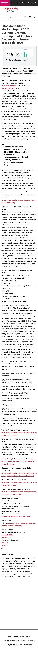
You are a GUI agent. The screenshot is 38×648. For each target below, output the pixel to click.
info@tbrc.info (6, 537)
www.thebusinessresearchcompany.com (15, 516)
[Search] (26, 17)
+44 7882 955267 (7, 535)
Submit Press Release (11, 641)
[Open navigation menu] (3, 17)
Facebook (5, 545)
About (10, 637)
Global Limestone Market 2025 (12, 461)
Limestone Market (7, 88)
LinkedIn (4, 543)
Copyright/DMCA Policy (13, 645)
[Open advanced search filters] (30, 17)
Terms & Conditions (27, 641)
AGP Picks (5, 3)
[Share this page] (35, 17)
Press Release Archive (22, 637)
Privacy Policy (28, 645)
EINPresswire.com (8, 86)
